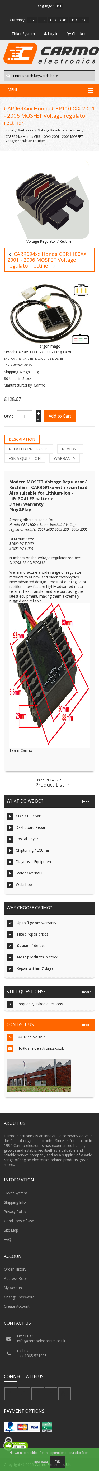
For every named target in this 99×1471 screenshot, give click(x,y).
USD (74, 20)
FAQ (7, 1239)
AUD (53, 20)
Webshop (25, 130)
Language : (45, 5)
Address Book (16, 1278)
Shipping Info (15, 1202)
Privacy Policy (15, 1211)
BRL (84, 20)
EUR (42, 20)
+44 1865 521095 (30, 1036)
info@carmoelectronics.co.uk (40, 1048)
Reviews (70, 448)
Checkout (80, 33)
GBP (32, 20)
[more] (86, 801)
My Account (13, 1287)
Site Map (11, 1230)
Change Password (19, 1297)
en (59, 6)
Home (8, 130)
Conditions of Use (19, 1220)
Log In (53, 33)
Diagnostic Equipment (34, 861)
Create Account (16, 1306)
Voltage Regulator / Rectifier (59, 130)
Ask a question (25, 458)
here (44, 1462)
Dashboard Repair (31, 827)
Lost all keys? (27, 838)
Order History (15, 1269)
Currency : (18, 19)
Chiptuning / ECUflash (34, 850)
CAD (63, 20)
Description (22, 439)
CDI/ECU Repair (28, 815)
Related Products (29, 448)
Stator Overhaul (29, 873)
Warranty (65, 458)
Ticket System (15, 1192)
